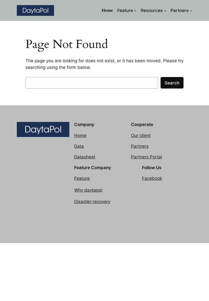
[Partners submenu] (191, 10)
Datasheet (84, 156)
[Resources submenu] (165, 10)
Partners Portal (146, 156)
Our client (141, 135)
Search (172, 82)
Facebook (152, 178)
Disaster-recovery (92, 201)
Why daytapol (88, 190)
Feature (82, 178)
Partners (140, 146)
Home (80, 135)
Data (79, 146)
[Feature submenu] (135, 10)
